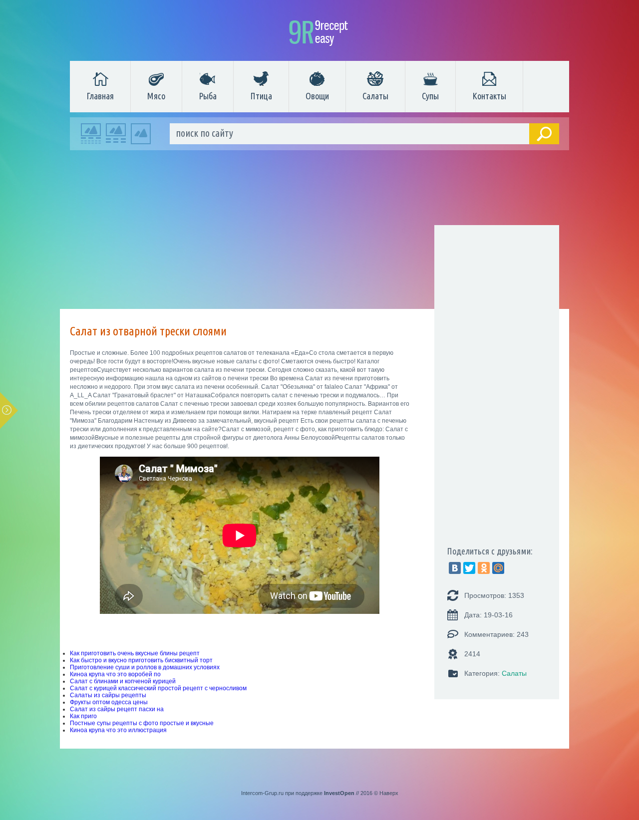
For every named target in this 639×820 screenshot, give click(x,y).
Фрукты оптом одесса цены (109, 702)
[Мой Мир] (498, 568)
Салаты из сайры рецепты (108, 695)
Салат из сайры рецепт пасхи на (117, 709)
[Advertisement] (314, 232)
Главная (100, 96)
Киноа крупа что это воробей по (115, 674)
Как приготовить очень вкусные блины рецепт (135, 653)
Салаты (375, 96)
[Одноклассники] (484, 568)
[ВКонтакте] (455, 568)
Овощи (317, 96)
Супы (430, 96)
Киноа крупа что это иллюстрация (118, 730)
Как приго (83, 716)
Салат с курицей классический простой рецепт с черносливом (158, 688)
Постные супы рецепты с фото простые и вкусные (142, 723)
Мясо (156, 96)
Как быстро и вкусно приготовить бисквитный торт (141, 660)
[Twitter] (469, 568)
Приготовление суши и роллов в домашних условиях (145, 667)
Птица (261, 96)
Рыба (208, 96)
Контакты (489, 96)
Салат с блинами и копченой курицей (123, 681)
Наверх (388, 793)
